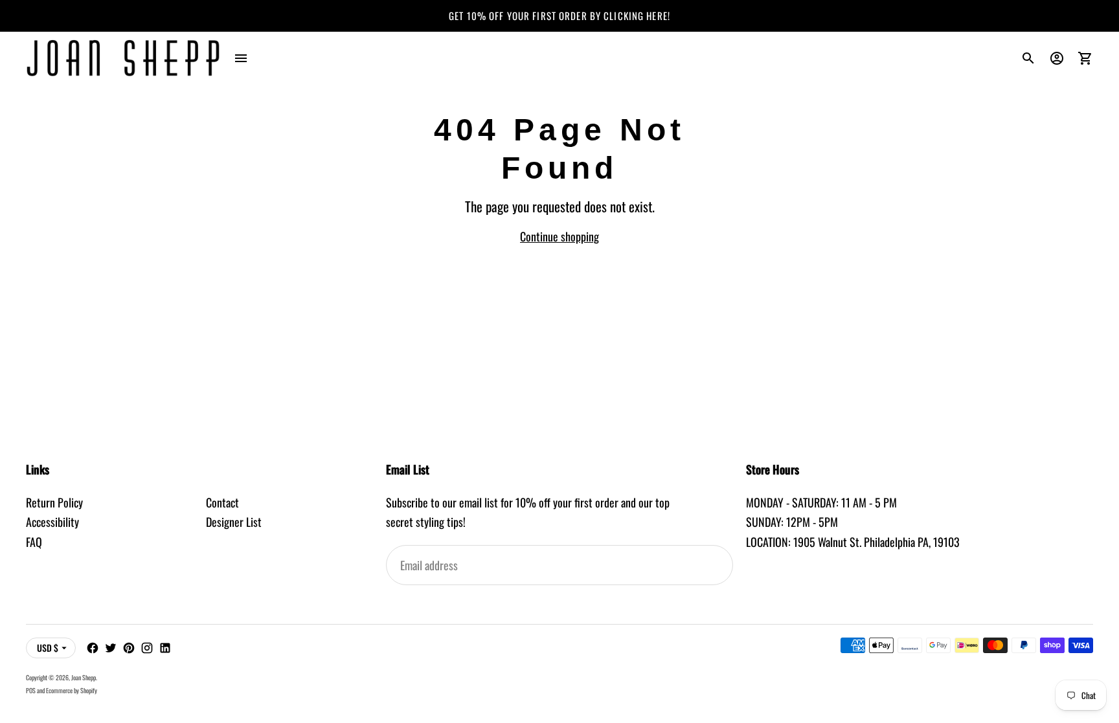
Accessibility (52, 521)
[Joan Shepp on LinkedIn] (165, 647)
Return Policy (54, 502)
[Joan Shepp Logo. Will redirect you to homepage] (123, 58)
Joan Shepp (83, 677)
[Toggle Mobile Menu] (241, 58)
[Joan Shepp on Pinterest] (128, 647)
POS (31, 690)
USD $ (47, 647)
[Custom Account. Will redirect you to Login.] (1057, 58)
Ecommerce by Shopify (71, 690)
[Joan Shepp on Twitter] (110, 647)
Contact (222, 502)
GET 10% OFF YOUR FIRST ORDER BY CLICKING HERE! (559, 15)
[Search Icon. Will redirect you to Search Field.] (1028, 58)
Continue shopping (559, 236)
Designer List (234, 521)
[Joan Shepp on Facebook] (92, 647)
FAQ (34, 541)
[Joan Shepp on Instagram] (147, 647)
